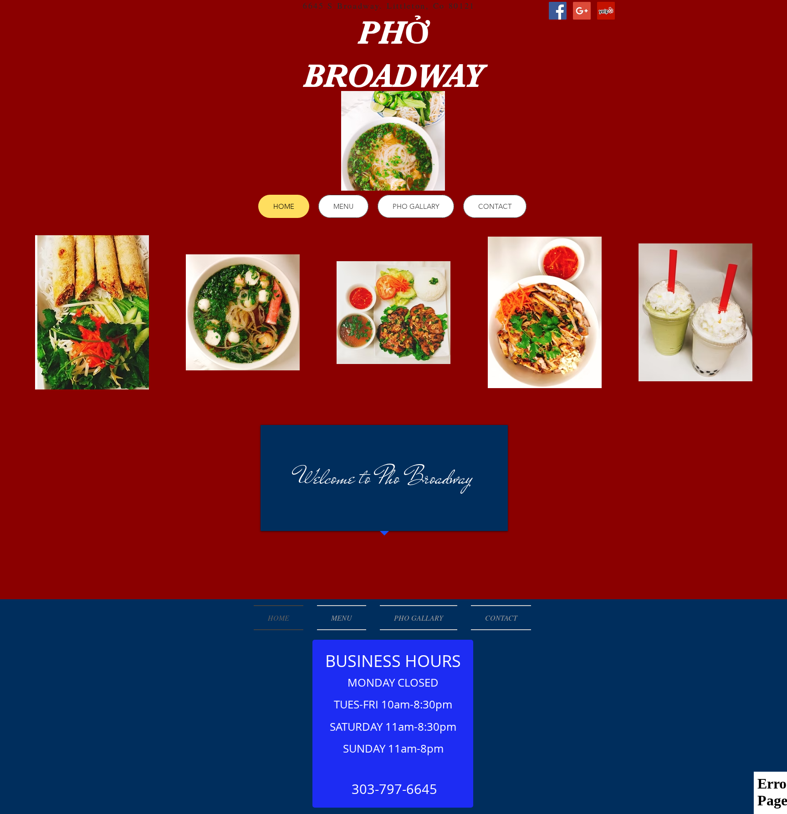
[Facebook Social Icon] (558, 11)
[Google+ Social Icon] (582, 11)
